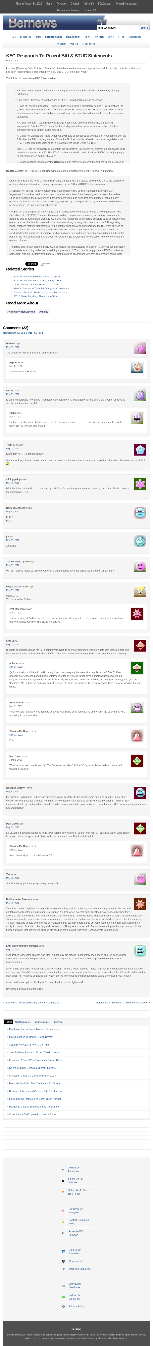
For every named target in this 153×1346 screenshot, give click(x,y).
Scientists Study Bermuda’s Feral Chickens (32, 1068)
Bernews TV (75, 1261)
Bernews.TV (90, 10)
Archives (58, 1022)
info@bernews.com (79, 1334)
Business (25, 37)
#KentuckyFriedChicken (21, 311)
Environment (73, 37)
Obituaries (134, 37)
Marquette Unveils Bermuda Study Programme (34, 1106)
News (88, 37)
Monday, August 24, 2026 (29, 3)
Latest (9, 1022)
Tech (121, 37)
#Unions (43, 311)
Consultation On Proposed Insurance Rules (32, 1114)
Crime (38, 37)
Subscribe (88, 3)
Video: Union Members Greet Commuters (36, 284)
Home (49, 3)
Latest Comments (42, 1022)
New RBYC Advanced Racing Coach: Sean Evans (32, 1002)
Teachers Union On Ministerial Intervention (37, 276)
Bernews (76, 1329)
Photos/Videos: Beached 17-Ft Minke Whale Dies (121, 1002)
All (14, 37)
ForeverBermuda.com (126, 3)
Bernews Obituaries (80, 1269)
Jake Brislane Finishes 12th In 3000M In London (35, 1052)
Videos (74, 44)
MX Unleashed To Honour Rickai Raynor (31, 1037)
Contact (75, 3)
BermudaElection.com (68, 10)
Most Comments (22, 1022)
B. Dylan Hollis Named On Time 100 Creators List (36, 1091)
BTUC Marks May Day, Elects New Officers (37, 296)
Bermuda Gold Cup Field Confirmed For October (35, 1083)
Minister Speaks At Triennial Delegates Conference (41, 288)
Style (111, 37)
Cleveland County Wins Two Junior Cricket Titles (35, 1060)
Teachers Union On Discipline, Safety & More (38, 280)
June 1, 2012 (15, 760)
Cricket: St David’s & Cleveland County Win (32, 1075)
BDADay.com (104, 3)
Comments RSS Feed (32, 333)
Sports (99, 37)
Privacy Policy (76, 1306)
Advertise (62, 3)
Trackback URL (11, 333)
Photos (61, 44)
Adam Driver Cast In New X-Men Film (29, 1044)
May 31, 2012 (12, 347)
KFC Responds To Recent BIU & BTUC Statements (59, 55)
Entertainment (53, 37)
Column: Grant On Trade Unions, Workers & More (40, 292)
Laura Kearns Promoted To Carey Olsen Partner (35, 1099)
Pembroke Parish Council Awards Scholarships (34, 1029)
